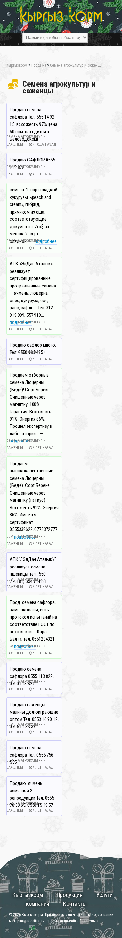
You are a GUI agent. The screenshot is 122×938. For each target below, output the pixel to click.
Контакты (75, 903)
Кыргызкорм (27, 894)
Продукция (70, 894)
